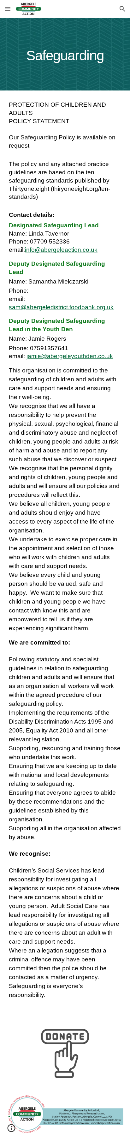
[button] (7, 8)
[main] (65, 54)
